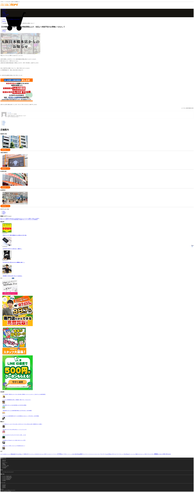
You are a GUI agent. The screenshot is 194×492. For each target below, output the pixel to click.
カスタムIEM (4, 15)
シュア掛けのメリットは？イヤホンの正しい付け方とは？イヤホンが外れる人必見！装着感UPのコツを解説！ (22, 424)
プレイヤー (102, 454)
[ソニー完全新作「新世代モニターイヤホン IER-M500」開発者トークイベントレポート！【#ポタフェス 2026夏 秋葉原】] (3, 396)
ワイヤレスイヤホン (132, 454)
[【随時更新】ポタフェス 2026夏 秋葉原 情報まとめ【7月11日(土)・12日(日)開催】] (3, 413)
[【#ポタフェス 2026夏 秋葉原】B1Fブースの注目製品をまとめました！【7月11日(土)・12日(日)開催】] (3, 418)
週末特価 (169, 454)
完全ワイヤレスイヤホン (149, 454)
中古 (136, 454)
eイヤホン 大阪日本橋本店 (7, 477)
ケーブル (89, 454)
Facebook (4, 485)
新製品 (3, 12)
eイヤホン (19, 454)
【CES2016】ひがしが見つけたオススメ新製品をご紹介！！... (13, 262)
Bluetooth (13, 454)
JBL (32, 454)
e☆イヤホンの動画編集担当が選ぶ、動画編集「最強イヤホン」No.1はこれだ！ (16, 399)
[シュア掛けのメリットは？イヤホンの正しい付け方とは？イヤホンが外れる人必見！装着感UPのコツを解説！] (3, 426)
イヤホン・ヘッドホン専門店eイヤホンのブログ (8, 490)
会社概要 (4, 480)
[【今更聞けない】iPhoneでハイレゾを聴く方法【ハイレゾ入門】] (3, 442)
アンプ (52, 454)
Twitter (3, 211)
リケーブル (119, 454)
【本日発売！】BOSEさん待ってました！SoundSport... (12, 275)
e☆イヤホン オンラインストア (7, 471)
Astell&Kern (5, 454)
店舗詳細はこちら (5, 149)
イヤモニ (65, 454)
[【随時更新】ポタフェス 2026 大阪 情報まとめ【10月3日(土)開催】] (3, 407)
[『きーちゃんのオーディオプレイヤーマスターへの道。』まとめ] (3, 437)
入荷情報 (4, 13)
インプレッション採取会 (70, 454)
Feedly (3, 213)
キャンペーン (4, 11)
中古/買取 (4, 16)
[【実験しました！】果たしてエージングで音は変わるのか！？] (3, 448)
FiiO (29, 454)
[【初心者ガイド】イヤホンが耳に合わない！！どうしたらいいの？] (3, 432)
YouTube (3, 486)
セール (95, 454)
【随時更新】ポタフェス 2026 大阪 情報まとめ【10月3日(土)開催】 (14, 405)
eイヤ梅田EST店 (25, 454)
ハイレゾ (98, 454)
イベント (4, 10)
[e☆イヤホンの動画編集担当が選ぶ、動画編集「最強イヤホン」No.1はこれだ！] (3, 402)
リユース (122, 454)
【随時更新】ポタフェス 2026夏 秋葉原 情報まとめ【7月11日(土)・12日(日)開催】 (17, 410)
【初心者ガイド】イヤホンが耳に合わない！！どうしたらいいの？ (14, 429)
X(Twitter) (4, 484)
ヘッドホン (108, 454)
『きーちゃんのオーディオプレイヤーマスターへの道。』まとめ (14, 434)
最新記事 (4, 9)
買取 (167, 454)
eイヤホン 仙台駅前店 (6, 479)
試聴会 (164, 454)
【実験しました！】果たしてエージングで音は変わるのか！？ (13, 445)
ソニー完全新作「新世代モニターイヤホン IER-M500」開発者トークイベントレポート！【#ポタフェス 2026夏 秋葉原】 (24, 394)
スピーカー (92, 454)
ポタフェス (114, 454)
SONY (45, 454)
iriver (30, 454)
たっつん (4, 31)
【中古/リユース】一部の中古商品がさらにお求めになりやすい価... (14, 235)
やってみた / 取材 (5, 14)
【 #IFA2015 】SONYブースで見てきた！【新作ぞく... (12, 248)
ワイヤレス (127, 454)
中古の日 (139, 454)
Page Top (1, 489)
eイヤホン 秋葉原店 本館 (6, 476)
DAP (16, 454)
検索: (1, 278)
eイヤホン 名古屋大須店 (6, 478)
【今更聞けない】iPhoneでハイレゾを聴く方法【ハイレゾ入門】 (14, 440)
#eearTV (1, 454)
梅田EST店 (161, 454)
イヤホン (60, 454)
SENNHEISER (37, 454)
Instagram (4, 487)
